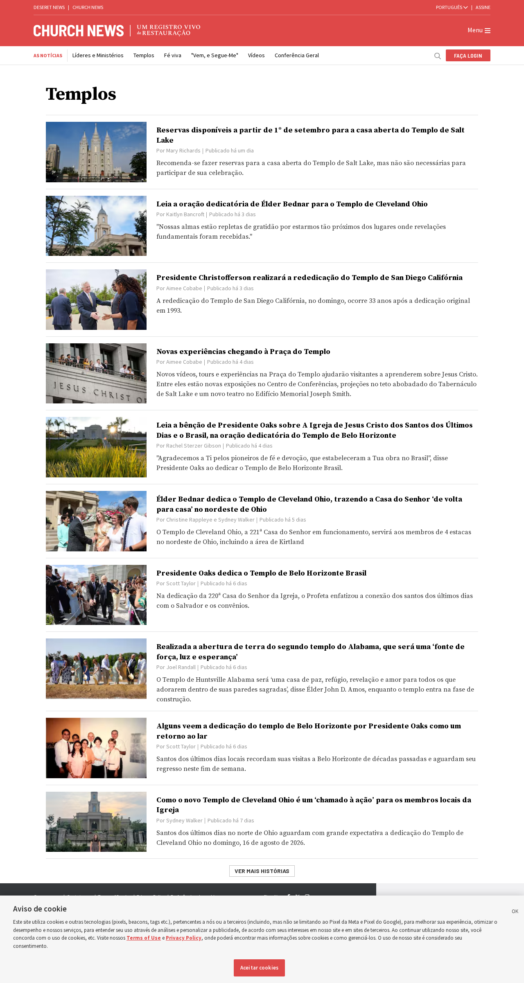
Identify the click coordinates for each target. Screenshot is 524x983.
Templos (143, 55)
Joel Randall (181, 667)
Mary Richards (183, 150)
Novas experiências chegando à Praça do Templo (243, 351)
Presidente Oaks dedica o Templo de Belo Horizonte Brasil (261, 573)
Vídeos (256, 55)
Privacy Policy (183, 937)
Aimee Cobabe (184, 288)
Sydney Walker (236, 519)
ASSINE (483, 7)
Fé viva (172, 55)
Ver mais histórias (262, 870)
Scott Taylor (181, 583)
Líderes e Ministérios (98, 55)
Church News (87, 7)
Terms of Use (143, 937)
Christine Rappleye (189, 519)
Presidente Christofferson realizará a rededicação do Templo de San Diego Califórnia (309, 277)
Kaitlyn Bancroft (185, 214)
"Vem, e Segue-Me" (214, 55)
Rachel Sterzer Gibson (193, 445)
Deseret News (49, 7)
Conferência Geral (297, 55)
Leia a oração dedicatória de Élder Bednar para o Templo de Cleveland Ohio (292, 204)
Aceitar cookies (259, 967)
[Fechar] (515, 913)
